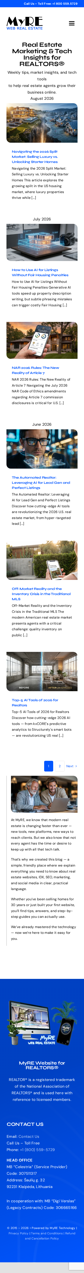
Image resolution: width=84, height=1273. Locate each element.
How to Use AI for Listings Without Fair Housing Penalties (38, 233)
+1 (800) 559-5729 (37, 1149)
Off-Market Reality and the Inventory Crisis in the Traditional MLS (38, 549)
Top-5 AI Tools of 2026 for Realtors (38, 665)
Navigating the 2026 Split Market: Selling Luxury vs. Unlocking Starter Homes (38, 111)
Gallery (46, 111)
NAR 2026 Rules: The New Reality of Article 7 (38, 331)
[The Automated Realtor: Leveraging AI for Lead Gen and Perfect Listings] (42, 449)
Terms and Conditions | (48, 1233)
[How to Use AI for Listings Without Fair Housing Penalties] (42, 242)
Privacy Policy (19, 1233)
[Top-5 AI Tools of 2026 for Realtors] (42, 671)
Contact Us (29, 1136)
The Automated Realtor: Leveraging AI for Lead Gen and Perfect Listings (38, 437)
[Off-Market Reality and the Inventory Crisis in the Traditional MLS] (42, 560)
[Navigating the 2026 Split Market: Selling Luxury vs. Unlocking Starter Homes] (42, 122)
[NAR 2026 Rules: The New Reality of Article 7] (42, 340)
